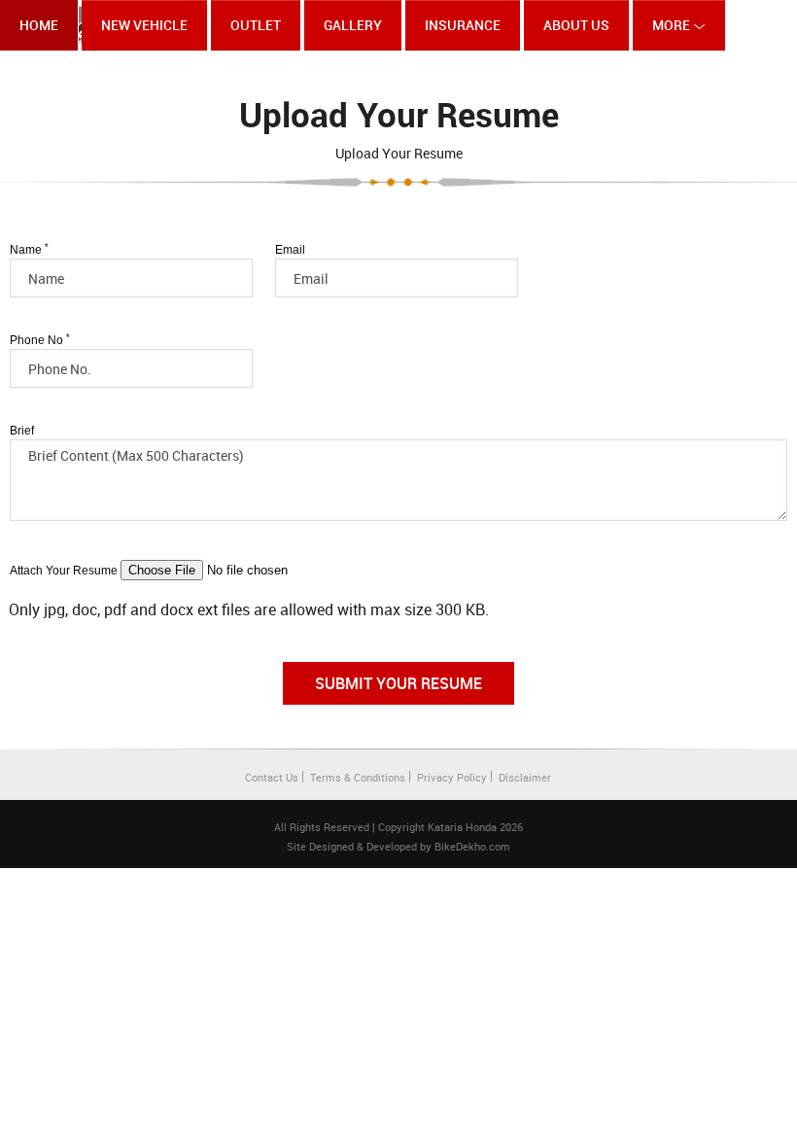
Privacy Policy (452, 777)
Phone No (40, 340)
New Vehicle (144, 25)
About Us (576, 25)
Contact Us (271, 777)
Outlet (255, 25)
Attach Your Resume (64, 570)
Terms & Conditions (357, 777)
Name (29, 250)
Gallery (353, 25)
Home (38, 25)
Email (290, 250)
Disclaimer (525, 777)
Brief (22, 430)
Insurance (463, 25)
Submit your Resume (398, 683)
